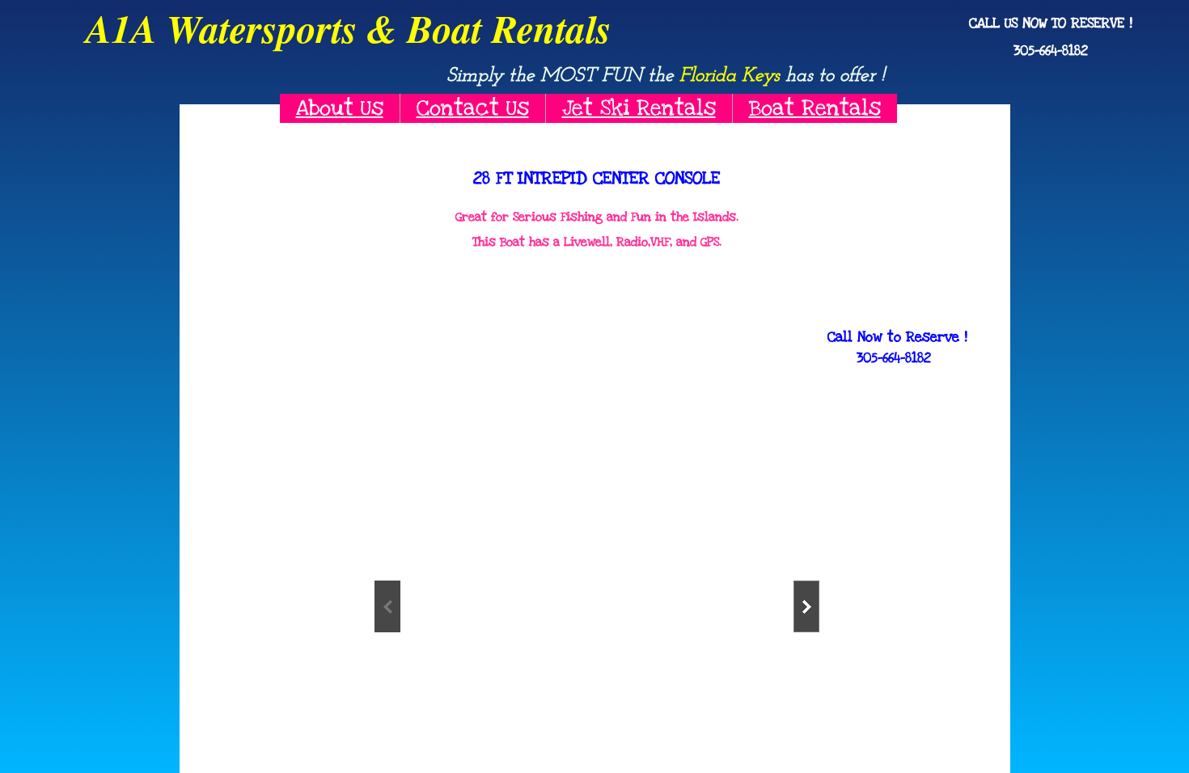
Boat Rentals (815, 108)
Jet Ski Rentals (639, 108)
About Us (339, 108)
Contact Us (473, 108)
